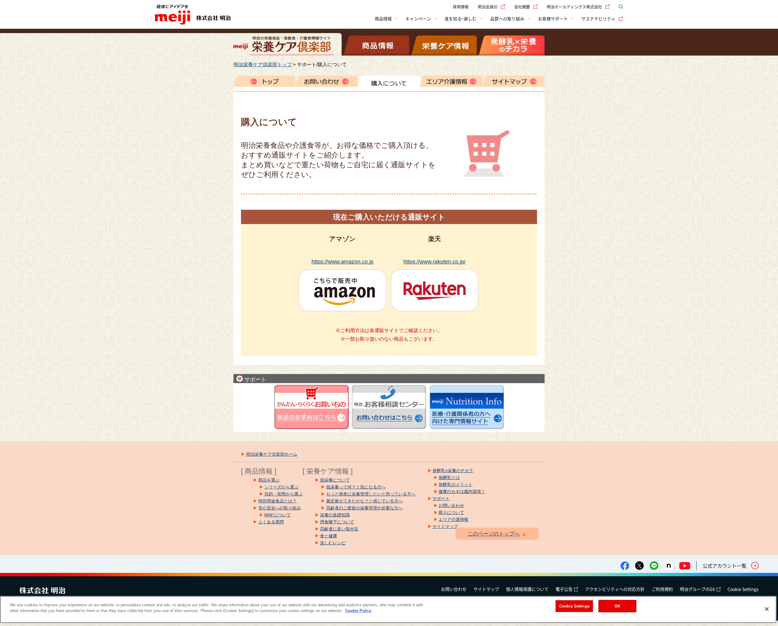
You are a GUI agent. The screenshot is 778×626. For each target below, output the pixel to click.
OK (617, 606)
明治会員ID (487, 6)
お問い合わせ (453, 589)
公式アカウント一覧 (724, 565)
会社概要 (522, 6)
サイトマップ (486, 589)
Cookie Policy (358, 611)
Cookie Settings (743, 589)
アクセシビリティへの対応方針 (615, 589)
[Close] (766, 609)
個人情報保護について (527, 589)
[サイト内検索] (619, 6)
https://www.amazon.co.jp (343, 261)
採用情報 (461, 6)
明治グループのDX (697, 589)
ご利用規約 (662, 589)
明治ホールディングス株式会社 (574, 6)
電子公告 (564, 589)
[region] (388, 609)
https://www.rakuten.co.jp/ (434, 261)
